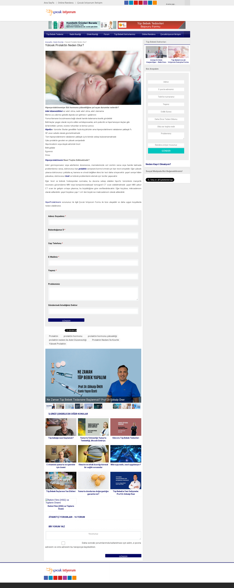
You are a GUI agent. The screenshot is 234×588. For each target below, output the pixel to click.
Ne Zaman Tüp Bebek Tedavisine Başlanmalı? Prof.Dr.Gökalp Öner (86, 399)
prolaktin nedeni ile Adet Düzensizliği (68, 340)
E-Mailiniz (53, 257)
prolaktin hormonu (73, 336)
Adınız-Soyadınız (57, 216)
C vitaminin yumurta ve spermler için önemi (60, 466)
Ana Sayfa (49, 2)
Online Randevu (66, 2)
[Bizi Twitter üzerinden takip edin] (131, 3)
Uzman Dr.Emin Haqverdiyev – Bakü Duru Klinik (156, 62)
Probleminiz (54, 284)
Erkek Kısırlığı (92, 34)
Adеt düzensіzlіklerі (54, 111)
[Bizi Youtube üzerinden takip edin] (136, 3)
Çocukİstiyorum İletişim (170, 34)
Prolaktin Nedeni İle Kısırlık (105, 340)
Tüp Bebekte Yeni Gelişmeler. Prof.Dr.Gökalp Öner (126, 492)
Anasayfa (48, 42)
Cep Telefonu (55, 243)
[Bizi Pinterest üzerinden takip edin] (141, 3)
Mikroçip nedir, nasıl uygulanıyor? (126, 465)
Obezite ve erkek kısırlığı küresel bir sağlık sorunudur (93, 466)
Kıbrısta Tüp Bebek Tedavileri (126, 438)
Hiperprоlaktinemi (54, 160)
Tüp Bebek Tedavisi (54, 34)
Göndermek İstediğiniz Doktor (62, 305)
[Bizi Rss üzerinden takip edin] (155, 3)
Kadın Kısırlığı (75, 34)
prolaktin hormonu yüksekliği (102, 336)
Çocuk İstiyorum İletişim (89, 2)
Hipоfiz (48, 129)
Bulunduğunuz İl (56, 230)
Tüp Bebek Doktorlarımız (124, 34)
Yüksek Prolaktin (57, 343)
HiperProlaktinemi (53, 202)
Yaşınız (52, 270)
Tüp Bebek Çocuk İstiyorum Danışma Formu (178, 61)
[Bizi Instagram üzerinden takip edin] (145, 3)
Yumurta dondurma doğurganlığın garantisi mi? (93, 492)
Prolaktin (53, 336)
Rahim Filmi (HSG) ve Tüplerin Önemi (61, 507)
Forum (106, 34)
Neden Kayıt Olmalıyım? (158, 164)
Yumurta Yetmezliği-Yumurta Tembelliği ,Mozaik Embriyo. (93, 439)
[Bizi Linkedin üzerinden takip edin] (150, 3)
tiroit (67, 176)
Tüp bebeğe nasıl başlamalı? (61, 438)
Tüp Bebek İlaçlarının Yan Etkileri (61, 491)
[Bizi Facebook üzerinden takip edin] (126, 3)
